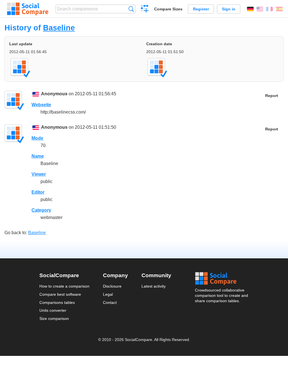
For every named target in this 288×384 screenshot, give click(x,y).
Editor (38, 192)
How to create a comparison (64, 286)
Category (41, 210)
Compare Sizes (168, 9)
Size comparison (54, 318)
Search (131, 9)
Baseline (59, 27)
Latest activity (153, 286)
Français (269, 9)
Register (201, 9)
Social (222, 278)
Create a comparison (144, 9)
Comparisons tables (57, 302)
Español (279, 9)
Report (271, 96)
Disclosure (112, 286)
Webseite (41, 104)
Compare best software (60, 294)
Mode (37, 138)
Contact (110, 302)
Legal (108, 294)
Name (38, 156)
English (259, 9)
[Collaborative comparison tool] (27, 9)
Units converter (52, 310)
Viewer (39, 174)
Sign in (228, 9)
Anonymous (54, 93)
